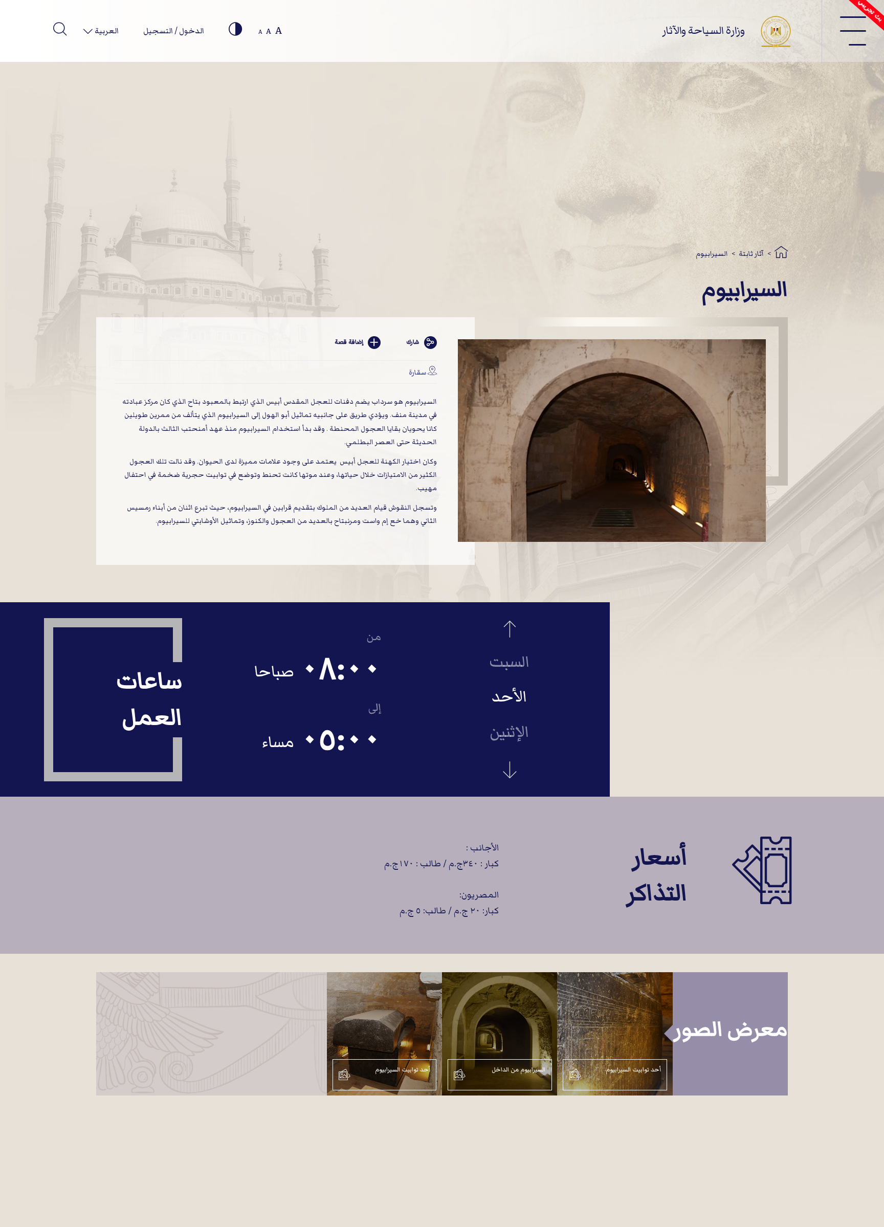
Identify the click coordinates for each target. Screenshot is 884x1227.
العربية (106, 31)
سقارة (417, 372)
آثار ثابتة (751, 253)
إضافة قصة (349, 342)
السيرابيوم (712, 253)
